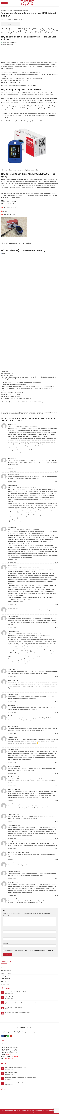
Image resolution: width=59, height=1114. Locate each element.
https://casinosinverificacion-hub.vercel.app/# (45, 555)
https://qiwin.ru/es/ (23, 865)
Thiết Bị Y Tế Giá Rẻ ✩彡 (18, 19)
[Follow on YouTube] (11, 1036)
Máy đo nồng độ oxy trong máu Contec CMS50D (14, 92)
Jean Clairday (12, 726)
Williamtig (10, 424)
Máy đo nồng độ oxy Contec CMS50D (11, 170)
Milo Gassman (12, 474)
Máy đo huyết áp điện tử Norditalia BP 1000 (15, 991)
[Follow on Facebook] (2, 1036)
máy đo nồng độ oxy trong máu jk (28, 413)
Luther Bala (11, 694)
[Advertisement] (29, 1103)
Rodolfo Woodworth (13, 777)
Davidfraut (11, 485)
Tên (4, 929)
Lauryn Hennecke (13, 766)
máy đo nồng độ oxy (46, 412)
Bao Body (11, 737)
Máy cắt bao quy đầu (6, 970)
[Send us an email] (5, 1036)
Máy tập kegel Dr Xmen (11, 996)
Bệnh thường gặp (14, 10)
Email (5, 936)
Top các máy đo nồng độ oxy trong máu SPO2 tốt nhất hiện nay (20, 1002)
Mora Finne (11, 716)
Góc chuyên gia (5, 967)
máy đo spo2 (40, 413)
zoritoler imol (11, 608)
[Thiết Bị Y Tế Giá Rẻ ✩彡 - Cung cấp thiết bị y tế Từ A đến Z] (27, 3)
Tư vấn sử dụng (5, 10)
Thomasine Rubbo (13, 898)
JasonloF (10, 527)
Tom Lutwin (11, 749)
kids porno (10, 468)
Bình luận (6, 915)
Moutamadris (11, 705)
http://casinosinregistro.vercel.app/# (17, 517)
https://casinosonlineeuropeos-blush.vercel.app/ (21, 659)
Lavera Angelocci (13, 841)
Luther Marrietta (12, 871)
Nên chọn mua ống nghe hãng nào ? (14, 1007)
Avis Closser (11, 616)
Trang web (6, 943)
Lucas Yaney (11, 882)
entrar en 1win (12, 863)
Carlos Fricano (12, 814)
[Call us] (8, 1036)
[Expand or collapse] (18, 24)
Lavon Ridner (12, 669)
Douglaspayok (12, 631)
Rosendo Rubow (13, 825)
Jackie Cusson (12, 680)
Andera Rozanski (13, 804)
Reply (56, 471)
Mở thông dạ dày (5, 976)
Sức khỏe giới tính (5, 978)
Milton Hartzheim (12, 789)
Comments (9, 993)
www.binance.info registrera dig (17, 852)
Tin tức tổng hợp (23, 10)
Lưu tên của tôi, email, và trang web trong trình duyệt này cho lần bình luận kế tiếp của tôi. (29, 950)
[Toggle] (57, 965)
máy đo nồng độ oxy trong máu (14, 413)
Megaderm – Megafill (6, 973)
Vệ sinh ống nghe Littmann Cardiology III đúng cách (17, 1012)
